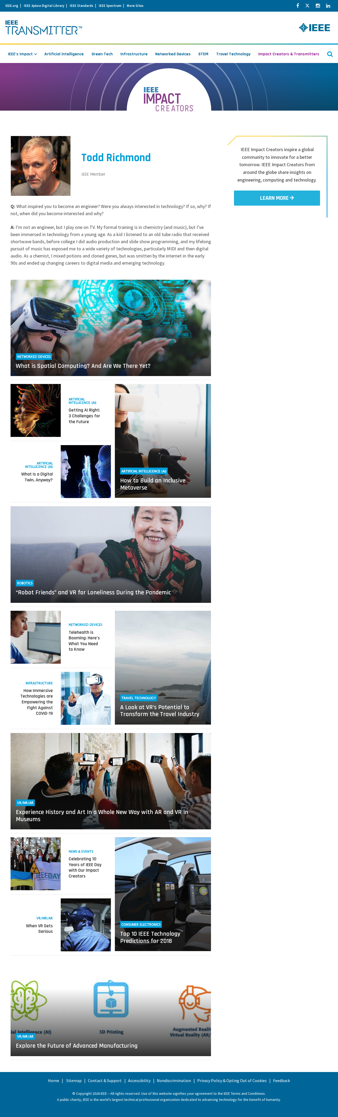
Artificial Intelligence (64, 54)
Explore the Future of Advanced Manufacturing (77, 1046)
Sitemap (74, 1080)
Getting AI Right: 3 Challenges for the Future (84, 415)
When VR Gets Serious (39, 929)
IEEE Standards (81, 5)
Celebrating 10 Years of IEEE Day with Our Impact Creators (85, 867)
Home (53, 1080)
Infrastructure (134, 54)
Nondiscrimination (174, 1080)
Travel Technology (233, 54)
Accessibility (139, 1080)
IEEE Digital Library (44, 5)
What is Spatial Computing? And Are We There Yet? (83, 366)
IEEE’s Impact (20, 54)
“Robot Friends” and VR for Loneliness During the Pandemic (93, 592)
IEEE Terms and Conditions (244, 1093)
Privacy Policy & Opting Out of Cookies (232, 1080)
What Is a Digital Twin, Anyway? (37, 477)
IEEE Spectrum (110, 5)
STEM (203, 54)
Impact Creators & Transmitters (288, 54)
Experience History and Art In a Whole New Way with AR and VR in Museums (102, 815)
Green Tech (102, 54)
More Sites (135, 5)
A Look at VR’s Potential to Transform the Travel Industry (159, 710)
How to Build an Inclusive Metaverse (152, 484)
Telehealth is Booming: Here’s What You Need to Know (84, 641)
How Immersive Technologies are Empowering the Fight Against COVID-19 (36, 702)
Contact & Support (105, 1080)
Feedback (281, 1080)
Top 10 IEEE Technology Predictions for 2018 (150, 937)
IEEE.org (11, 5)
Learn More (274, 198)
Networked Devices (173, 54)
